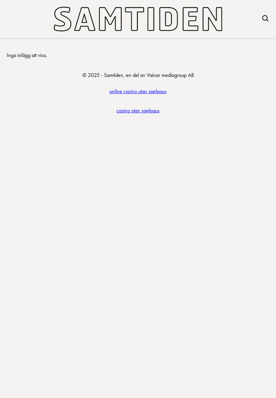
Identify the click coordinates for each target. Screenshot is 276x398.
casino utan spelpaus (138, 110)
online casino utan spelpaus (138, 91)
